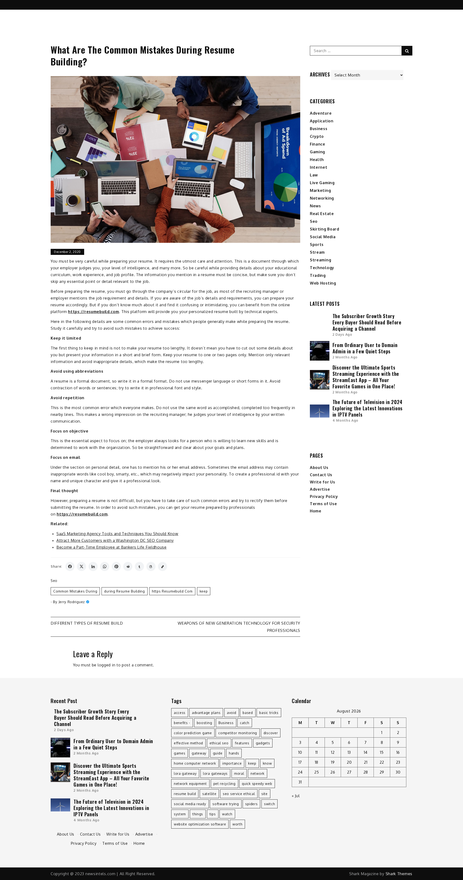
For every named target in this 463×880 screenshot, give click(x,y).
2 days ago (342, 334)
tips (213, 814)
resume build (185, 794)
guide (218, 753)
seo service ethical (239, 794)
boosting (204, 723)
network (258, 773)
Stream (317, 252)
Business (318, 128)
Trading (318, 275)
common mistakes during (75, 591)
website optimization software (200, 824)
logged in (106, 665)
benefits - (182, 723)
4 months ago (345, 420)
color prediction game (193, 733)
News (315, 205)
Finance (317, 144)
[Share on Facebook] (70, 566)
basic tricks (268, 713)
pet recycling (224, 784)
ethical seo (219, 743)
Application (322, 121)
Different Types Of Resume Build (87, 623)
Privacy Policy (324, 496)
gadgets (263, 743)
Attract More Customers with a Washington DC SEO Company (115, 540)
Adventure (321, 113)
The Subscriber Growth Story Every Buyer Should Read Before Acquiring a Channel (367, 322)
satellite (209, 794)
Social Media (322, 236)
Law (314, 175)
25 (316, 772)
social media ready (190, 804)
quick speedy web (257, 784)
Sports (317, 244)
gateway (199, 753)
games (179, 753)
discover (271, 733)
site (264, 794)
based (248, 713)
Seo (54, 581)
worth (237, 824)
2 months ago (345, 357)
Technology (322, 267)
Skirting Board (324, 229)
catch (244, 723)
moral (239, 773)
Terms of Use (323, 503)
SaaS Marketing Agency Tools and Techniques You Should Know (117, 533)
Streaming (320, 260)
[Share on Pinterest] (116, 566)
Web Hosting (323, 283)
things (197, 814)
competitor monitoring (237, 733)
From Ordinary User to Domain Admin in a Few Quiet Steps (365, 348)
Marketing (320, 190)
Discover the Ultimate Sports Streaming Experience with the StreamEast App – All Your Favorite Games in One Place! (366, 377)
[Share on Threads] (151, 566)
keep (204, 591)
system (180, 814)
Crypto (317, 136)
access (179, 713)
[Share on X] (81, 566)
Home (315, 511)
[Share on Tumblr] (139, 566)
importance (232, 763)
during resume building (124, 591)
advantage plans (206, 713)
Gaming (317, 151)
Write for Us (322, 482)
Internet (318, 167)
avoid (231, 713)
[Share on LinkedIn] (93, 566)
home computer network (195, 763)
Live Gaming (322, 182)
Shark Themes (399, 873)
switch (269, 804)
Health (317, 159)
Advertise (320, 489)
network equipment (190, 784)
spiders (251, 804)
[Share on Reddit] (127, 566)
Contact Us (321, 474)
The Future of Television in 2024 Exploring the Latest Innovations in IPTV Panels (368, 408)
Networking (322, 198)
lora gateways (215, 773)
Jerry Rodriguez (72, 602)
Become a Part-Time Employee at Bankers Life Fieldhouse (111, 547)
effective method (188, 743)
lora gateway (185, 773)
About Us (319, 467)
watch (227, 814)
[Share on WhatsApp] (104, 566)
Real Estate (322, 213)
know (267, 763)
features (242, 743)
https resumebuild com (172, 591)
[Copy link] (162, 566)
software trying (225, 804)
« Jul (296, 795)
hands (234, 753)
